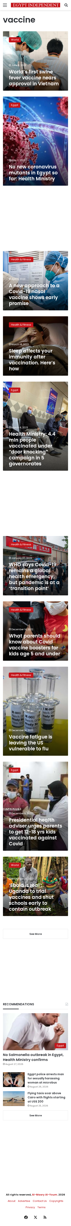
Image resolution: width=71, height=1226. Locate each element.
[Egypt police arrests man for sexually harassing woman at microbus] (14, 1079)
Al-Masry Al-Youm (44, 1195)
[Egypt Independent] (35, 5)
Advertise (24, 1201)
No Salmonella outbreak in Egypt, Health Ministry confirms (33, 1057)
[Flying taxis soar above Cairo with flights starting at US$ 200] (14, 1098)
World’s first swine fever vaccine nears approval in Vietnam (34, 77)
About (11, 1201)
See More (35, 1115)
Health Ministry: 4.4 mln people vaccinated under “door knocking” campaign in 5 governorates (32, 449)
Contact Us (40, 1201)
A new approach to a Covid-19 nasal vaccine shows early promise (34, 294)
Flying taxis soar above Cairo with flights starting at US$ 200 (46, 1097)
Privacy (30, 1207)
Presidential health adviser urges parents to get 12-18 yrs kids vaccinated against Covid (35, 832)
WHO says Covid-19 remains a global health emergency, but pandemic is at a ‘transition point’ (34, 576)
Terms (41, 1207)
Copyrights (56, 1201)
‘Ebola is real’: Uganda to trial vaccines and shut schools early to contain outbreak (31, 897)
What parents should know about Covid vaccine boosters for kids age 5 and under (34, 645)
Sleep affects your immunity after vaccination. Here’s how (32, 360)
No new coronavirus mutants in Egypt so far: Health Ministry (33, 172)
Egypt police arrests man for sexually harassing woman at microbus (46, 1078)
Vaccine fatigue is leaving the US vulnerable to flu (30, 743)
